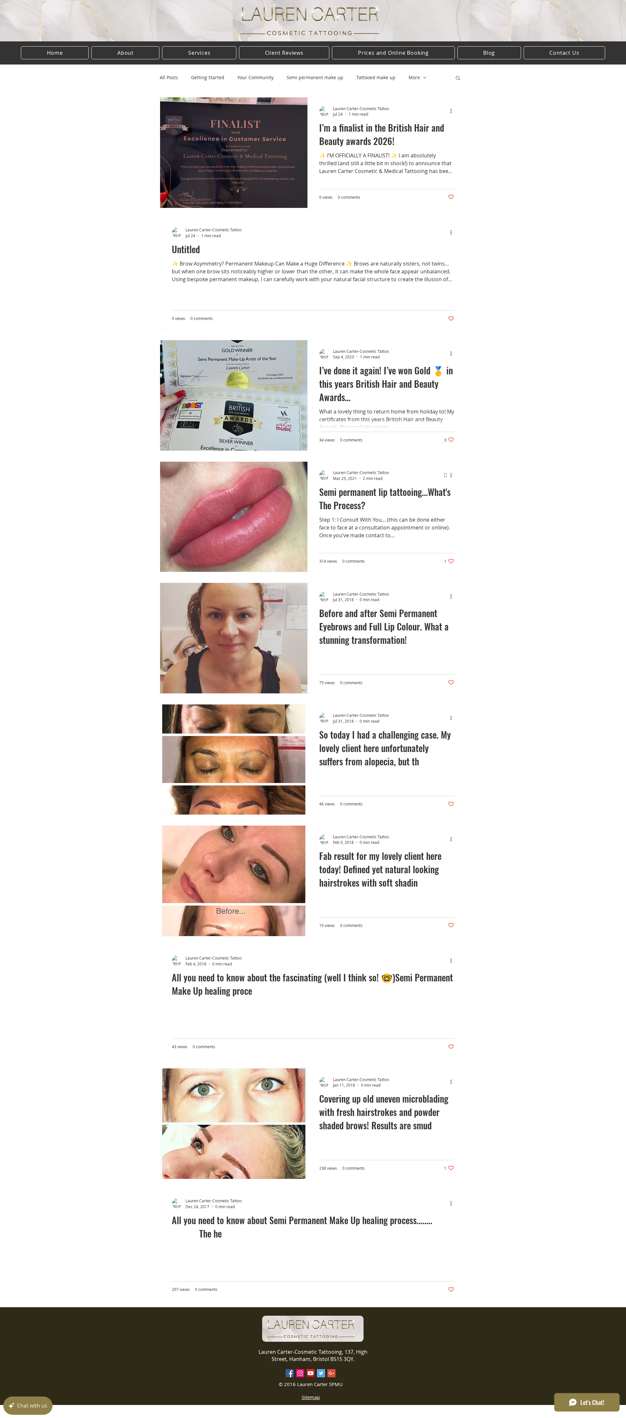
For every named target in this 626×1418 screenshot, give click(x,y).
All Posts (169, 77)
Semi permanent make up (315, 77)
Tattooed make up (375, 77)
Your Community (255, 77)
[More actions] (453, 111)
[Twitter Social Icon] (321, 1373)
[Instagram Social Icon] (300, 1373)
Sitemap (311, 1397)
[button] (458, 78)
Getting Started (207, 77)
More (414, 77)
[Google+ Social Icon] (331, 1373)
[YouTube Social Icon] (310, 1373)
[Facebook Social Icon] (290, 1373)
